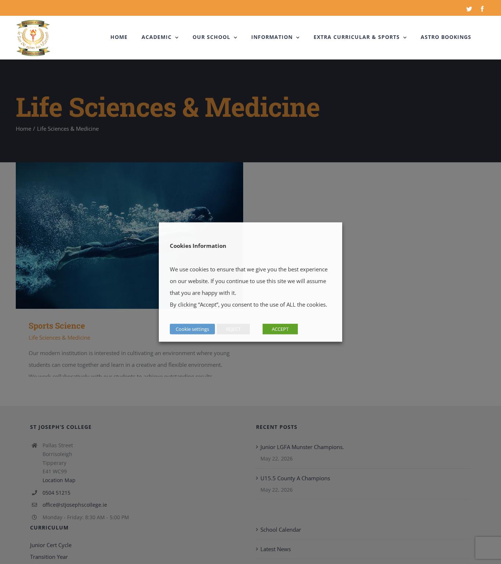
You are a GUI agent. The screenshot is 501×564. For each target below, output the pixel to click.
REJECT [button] (233, 329)
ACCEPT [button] (280, 329)
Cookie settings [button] (192, 329)
